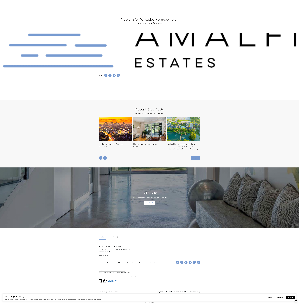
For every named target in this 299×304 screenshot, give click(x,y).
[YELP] (198, 262)
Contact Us (153, 263)
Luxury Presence (113, 292)
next (105, 158)
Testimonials (142, 263)
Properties (110, 263)
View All (195, 158)
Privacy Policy (195, 292)
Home (100, 263)
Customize (280, 297)
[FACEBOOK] (181, 262)
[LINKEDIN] (194, 262)
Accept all (290, 297)
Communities (130, 263)
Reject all (270, 297)
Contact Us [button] (149, 202)
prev (100, 158)
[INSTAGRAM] (185, 262)
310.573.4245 (103, 249)
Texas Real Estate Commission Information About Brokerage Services (114, 272)
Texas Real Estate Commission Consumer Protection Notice (112, 270)
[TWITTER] (177, 262)
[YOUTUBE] (190, 262)
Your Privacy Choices (149, 302)
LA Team (119, 263)
